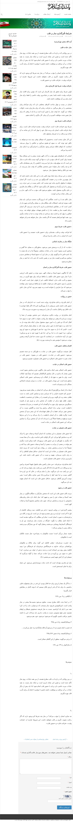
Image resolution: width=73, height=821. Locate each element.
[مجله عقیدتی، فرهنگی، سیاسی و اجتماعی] (60, 6)
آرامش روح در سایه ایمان (60, 739)
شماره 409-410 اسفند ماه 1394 (55, 36)
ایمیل (70, 782)
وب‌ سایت (69, 787)
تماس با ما (28, 14)
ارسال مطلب (46, 14)
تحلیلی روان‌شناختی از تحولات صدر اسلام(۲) (36, 739)
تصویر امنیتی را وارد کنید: (65, 798)
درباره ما (37, 14)
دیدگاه (69, 757)
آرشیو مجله (57, 14)
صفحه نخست (67, 14)
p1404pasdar (42, 36)
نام (70, 777)
